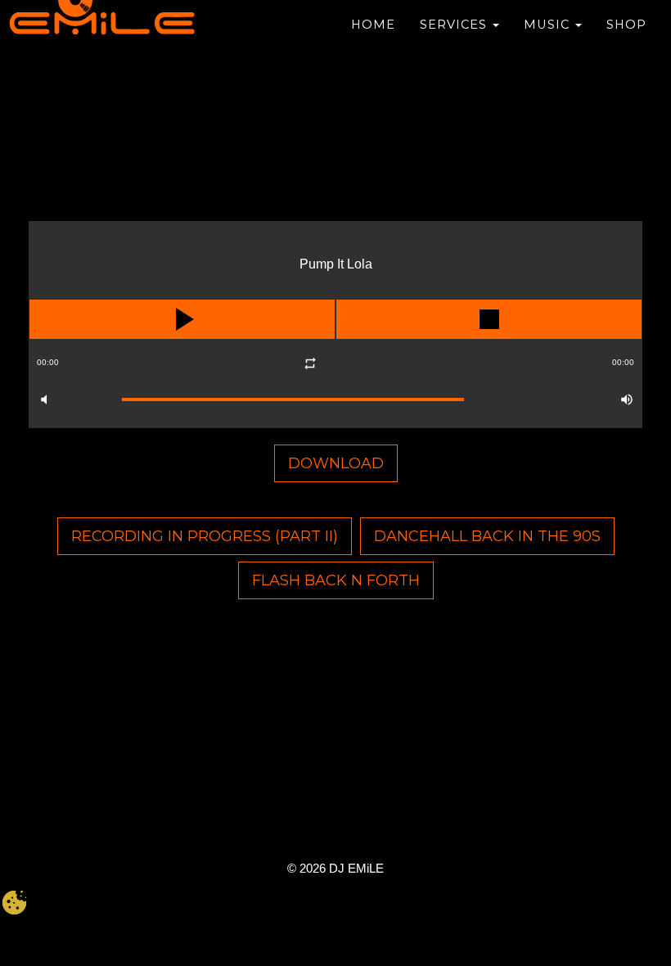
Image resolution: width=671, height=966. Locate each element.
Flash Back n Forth (336, 580)
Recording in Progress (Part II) (204, 536)
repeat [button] (309, 363)
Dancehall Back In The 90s (487, 536)
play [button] (182, 319)
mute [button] (44, 399)
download (336, 463)
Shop (626, 24)
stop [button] (489, 319)
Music (549, 24)
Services (455, 24)
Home (373, 24)
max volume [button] (626, 399)
